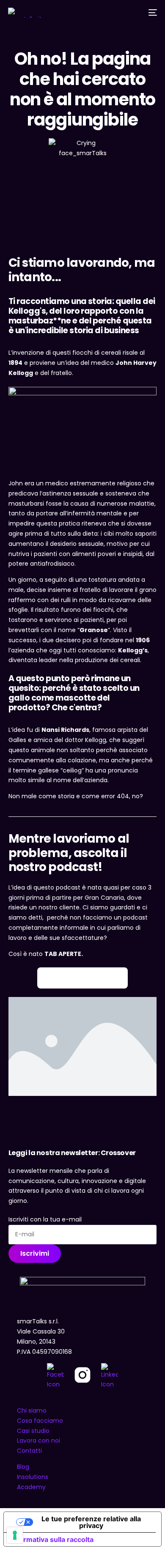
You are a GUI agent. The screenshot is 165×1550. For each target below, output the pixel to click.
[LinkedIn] (109, 1376)
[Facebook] (55, 1376)
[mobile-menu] (152, 13)
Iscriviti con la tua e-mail (45, 1219)
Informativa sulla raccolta (52, 1539)
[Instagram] (82, 1377)
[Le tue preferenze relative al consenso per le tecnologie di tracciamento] (15, 1535)
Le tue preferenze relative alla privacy (91, 1522)
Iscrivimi (34, 1253)
